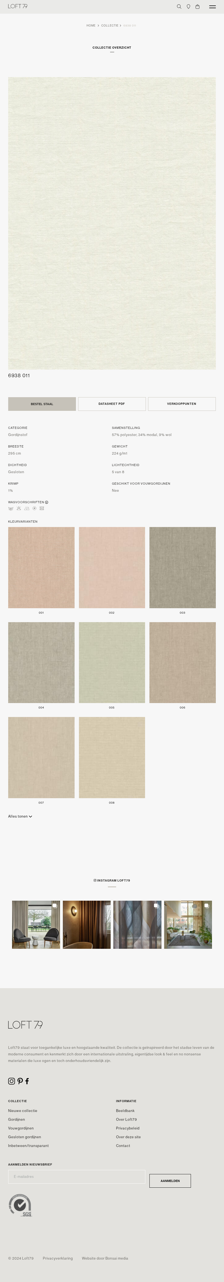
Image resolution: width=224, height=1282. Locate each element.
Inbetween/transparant (28, 1146)
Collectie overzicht (112, 47)
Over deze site (128, 1137)
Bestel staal (42, 404)
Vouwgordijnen (21, 1128)
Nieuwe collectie (22, 1111)
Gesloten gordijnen (24, 1137)
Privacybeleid (128, 1128)
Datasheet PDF (112, 404)
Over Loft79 (126, 1119)
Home (91, 25)
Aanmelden (170, 1181)
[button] (36, 925)
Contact (123, 1146)
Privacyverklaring (58, 1258)
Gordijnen (16, 1119)
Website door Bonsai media (105, 1258)
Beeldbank (125, 1111)
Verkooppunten (181, 404)
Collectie (110, 25)
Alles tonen (18, 816)
